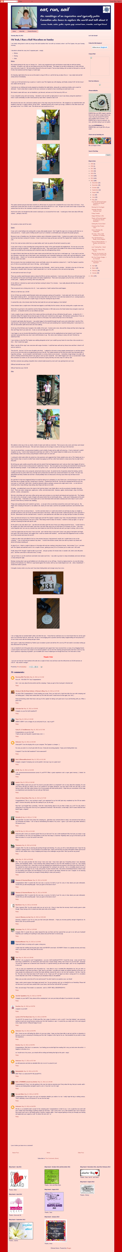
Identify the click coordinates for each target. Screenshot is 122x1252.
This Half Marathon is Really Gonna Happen (98, 238)
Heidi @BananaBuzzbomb (23, 759)
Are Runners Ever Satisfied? (97, 261)
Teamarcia (19, 845)
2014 (92, 176)
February (94, 270)
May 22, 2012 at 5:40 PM (31, 1094)
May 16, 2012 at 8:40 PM (28, 1045)
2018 (92, 166)
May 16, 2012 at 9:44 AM (40, 880)
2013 (92, 178)
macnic (18, 782)
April (93, 265)
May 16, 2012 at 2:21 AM (37, 677)
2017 (92, 168)
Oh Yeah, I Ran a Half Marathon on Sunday (98, 234)
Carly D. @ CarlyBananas (23, 729)
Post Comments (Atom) (52, 1158)
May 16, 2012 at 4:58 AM (31, 708)
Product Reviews (32, 31)
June (93, 197)
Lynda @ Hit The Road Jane (24, 1017)
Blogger (69, 1248)
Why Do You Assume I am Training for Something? (99, 254)
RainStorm (19, 905)
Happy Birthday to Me (98, 216)
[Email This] (30, 667)
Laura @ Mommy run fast (23, 917)
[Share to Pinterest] (37, 667)
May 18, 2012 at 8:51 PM (31, 1071)
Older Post (81, 1152)
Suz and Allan (20, 1094)
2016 (92, 171)
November (95, 185)
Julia (17, 859)
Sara (17, 957)
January (94, 273)
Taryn (17, 719)
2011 (92, 276)
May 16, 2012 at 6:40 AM (29, 742)
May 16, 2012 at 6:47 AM (39, 798)
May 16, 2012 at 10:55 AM (38, 917)
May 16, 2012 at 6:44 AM (27, 770)
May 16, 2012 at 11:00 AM (29, 929)
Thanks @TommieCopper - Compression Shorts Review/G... (99, 220)
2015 (92, 173)
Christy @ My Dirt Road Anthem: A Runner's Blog (30, 691)
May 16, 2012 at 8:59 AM (26, 859)
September (95, 190)
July (93, 195)
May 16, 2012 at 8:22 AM (29, 845)
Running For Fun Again (98, 207)
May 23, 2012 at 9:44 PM (29, 1106)
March (94, 268)
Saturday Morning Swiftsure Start (96, 210)
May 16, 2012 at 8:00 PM (39, 1017)
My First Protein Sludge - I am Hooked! (99, 258)
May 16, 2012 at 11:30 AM (26, 957)
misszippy (19, 929)
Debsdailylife (19, 1071)
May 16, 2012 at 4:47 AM (52, 691)
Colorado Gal (19, 708)
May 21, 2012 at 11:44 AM (45, 1082)
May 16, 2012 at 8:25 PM (29, 1031)
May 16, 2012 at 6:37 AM (38, 729)
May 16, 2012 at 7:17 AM (29, 817)
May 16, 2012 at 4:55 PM (28, 1006)
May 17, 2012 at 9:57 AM (29, 1060)
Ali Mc (17, 770)
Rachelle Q (19, 817)
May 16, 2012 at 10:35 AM (29, 905)
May (93, 199)
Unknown (18, 742)
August (94, 192)
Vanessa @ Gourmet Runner (24, 880)
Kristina (18, 1045)
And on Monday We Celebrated (97, 230)
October (94, 187)
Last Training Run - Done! (99, 247)
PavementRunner (21, 941)
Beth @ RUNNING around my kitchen (26, 1082)
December (95, 182)
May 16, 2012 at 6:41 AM (38, 759)
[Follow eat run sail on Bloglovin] (100, 48)
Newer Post (15, 1152)
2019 (92, 164)
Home (14, 31)
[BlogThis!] (32, 667)
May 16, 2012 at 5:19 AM (26, 719)
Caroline (18, 1006)
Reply (17, 685)
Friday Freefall (96, 213)
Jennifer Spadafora (21, 996)
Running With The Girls (22, 677)
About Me (21, 31)
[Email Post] (41, 666)
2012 (92, 180)
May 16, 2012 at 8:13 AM (28, 831)
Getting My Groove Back (98, 223)
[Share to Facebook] (35, 667)
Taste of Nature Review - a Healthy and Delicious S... (99, 243)
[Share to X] (34, 667)
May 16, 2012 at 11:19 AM (33, 941)
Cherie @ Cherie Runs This (24, 798)
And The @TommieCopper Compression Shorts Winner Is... (99, 203)
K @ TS (18, 831)
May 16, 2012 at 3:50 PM (34, 996)
